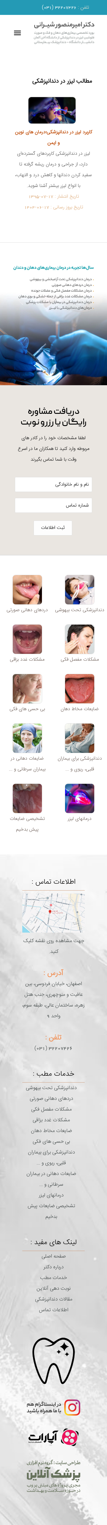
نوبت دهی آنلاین (54, 1288)
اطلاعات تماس (53, 1310)
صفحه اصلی (54, 1256)
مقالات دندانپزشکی (53, 1299)
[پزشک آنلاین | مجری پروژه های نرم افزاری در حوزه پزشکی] (53, 1476)
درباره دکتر (54, 1267)
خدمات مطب (53, 1278)
